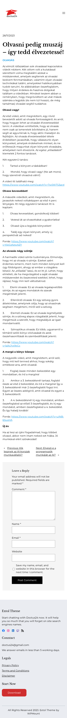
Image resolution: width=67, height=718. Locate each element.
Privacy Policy (10, 665)
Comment (19, 489)
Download (14, 692)
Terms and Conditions (15, 670)
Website (17, 551)
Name (16, 524)
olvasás (8, 60)
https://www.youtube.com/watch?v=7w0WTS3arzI (33, 184)
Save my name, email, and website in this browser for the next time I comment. (35, 569)
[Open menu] (64, 13)
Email (16, 537)
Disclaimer (8, 675)
